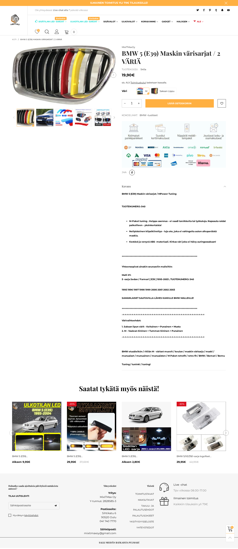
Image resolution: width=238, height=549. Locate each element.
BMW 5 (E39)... (20, 456)
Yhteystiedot (145, 527)
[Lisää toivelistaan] (222, 103)
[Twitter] (198, 10)
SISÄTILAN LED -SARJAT (51, 21)
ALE (199, 21)
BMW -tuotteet (149, 115)
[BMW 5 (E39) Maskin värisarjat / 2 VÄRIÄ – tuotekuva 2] (45, 117)
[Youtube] (228, 10)
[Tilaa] (56, 505)
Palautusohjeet (143, 515)
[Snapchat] (222, 10)
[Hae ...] (47, 32)
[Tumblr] (216, 10)
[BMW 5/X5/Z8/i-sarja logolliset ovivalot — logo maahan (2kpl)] (201, 426)
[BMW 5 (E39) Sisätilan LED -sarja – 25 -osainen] (146, 426)
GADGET (166, 21)
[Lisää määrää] (138, 103)
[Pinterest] (210, 10)
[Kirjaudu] (57, 32)
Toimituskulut (138, 82)
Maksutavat (146, 499)
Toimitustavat (144, 494)
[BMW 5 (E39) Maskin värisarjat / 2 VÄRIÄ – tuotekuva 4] (83, 117)
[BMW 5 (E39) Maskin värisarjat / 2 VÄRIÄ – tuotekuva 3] (64, 117)
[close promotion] (226, 3)
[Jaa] (132, 172)
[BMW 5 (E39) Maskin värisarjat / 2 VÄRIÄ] (64, 75)
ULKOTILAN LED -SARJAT (84, 21)
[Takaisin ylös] (230, 537)
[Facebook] (204, 10)
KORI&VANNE (148, 21)
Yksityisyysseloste (142, 521)
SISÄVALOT (109, 21)
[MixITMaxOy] (15, 20)
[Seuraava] (114, 117)
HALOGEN (182, 21)
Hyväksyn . (26, 515)
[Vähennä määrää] (125, 103)
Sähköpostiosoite (20, 505)
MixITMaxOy (128, 47)
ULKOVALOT (128, 21)
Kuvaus (126, 186)
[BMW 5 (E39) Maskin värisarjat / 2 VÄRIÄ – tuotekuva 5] (103, 117)
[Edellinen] (14, 117)
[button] (15, 75)
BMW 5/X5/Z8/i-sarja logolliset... (194, 456)
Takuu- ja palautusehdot (143, 507)
